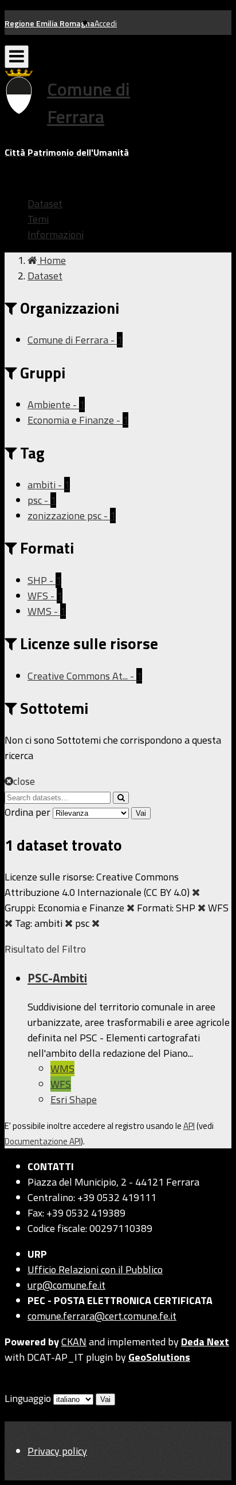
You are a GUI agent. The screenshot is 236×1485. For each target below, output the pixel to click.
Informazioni (55, 234)
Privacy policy (57, 1451)
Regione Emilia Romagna (50, 23)
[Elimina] (196, 892)
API (189, 1125)
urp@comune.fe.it (66, 1285)
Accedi (106, 23)
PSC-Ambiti (57, 978)
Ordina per (27, 812)
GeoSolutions (159, 1357)
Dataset (44, 203)
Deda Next (205, 1341)
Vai (141, 813)
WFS (60, 1084)
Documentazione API (43, 1141)
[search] (121, 798)
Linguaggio (28, 1398)
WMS (62, 1068)
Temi (38, 219)
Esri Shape (73, 1099)
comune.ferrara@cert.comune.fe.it (101, 1316)
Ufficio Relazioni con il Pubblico (95, 1269)
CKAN (73, 1341)
